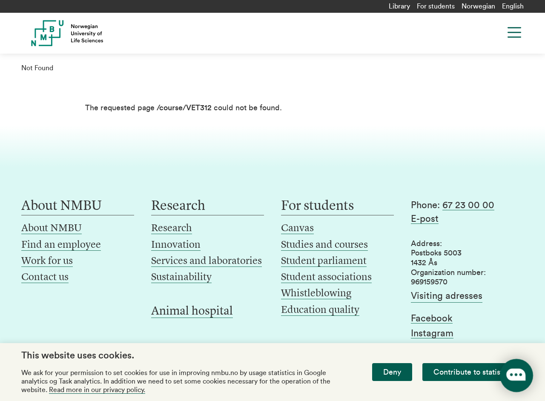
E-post (425, 218)
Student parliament (324, 261)
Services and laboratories (206, 261)
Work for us (47, 261)
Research (171, 228)
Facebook (432, 318)
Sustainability (181, 277)
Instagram (432, 333)
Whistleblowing (316, 294)
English (513, 6)
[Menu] (514, 32)
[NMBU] (77, 33)
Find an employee (61, 245)
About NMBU (51, 228)
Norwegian (478, 6)
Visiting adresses (446, 296)
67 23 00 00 (468, 205)
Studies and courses (324, 245)
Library (399, 6)
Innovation (176, 245)
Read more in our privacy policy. (97, 390)
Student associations (326, 277)
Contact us (45, 277)
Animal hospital (192, 312)
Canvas (297, 228)
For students (436, 6)
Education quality (320, 310)
